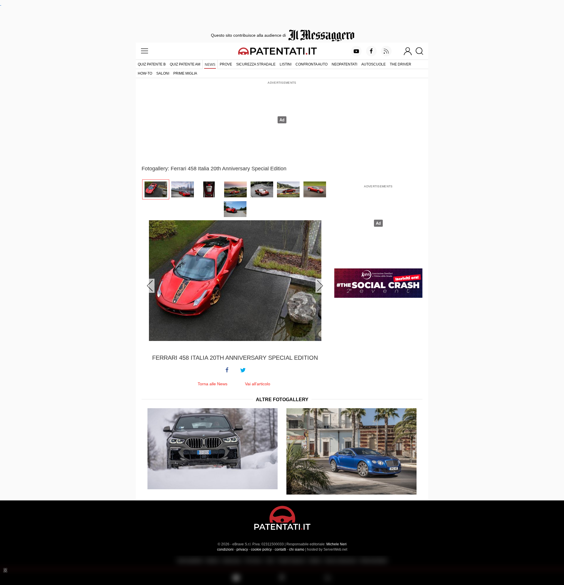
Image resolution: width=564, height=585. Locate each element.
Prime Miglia (185, 73)
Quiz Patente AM (185, 64)
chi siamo (296, 549)
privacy (242, 549)
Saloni (162, 73)
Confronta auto (312, 64)
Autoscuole (373, 64)
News (210, 65)
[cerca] (421, 51)
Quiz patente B (152, 64)
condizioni (225, 549)
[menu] (144, 51)
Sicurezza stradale (256, 64)
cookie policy (261, 549)
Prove (226, 64)
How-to (145, 73)
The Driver (400, 64)
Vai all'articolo (257, 383)
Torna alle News (212, 383)
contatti (280, 549)
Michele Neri (336, 544)
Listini (285, 64)
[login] (407, 51)
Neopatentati (344, 64)
